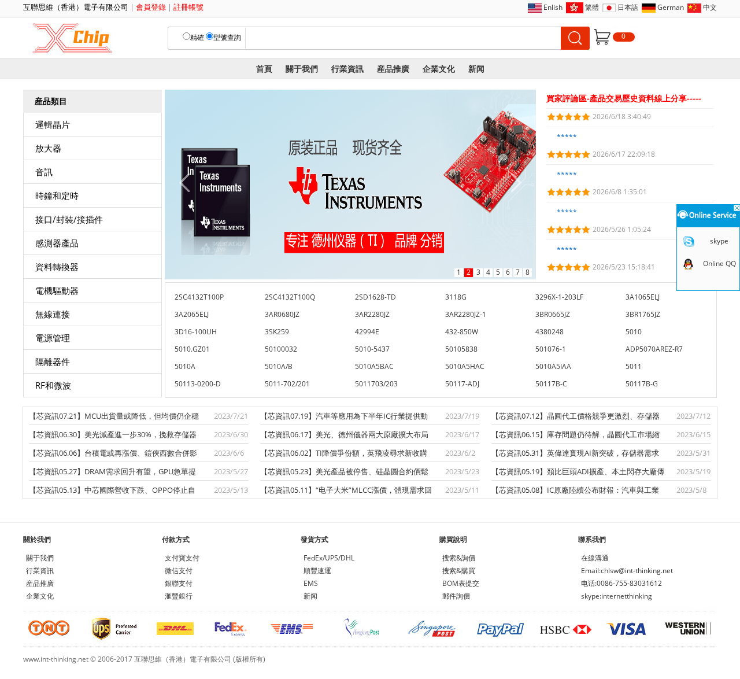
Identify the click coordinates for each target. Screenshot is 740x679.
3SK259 (277, 332)
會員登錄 (151, 7)
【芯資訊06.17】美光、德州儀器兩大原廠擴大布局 (344, 434)
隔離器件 (52, 361)
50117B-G (642, 384)
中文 (710, 7)
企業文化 (439, 68)
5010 (634, 332)
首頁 (264, 68)
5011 (634, 366)
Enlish (553, 7)
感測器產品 (57, 243)
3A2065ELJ (192, 314)
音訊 (44, 172)
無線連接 (52, 314)
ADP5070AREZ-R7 (654, 349)
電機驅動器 (57, 290)
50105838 (461, 349)
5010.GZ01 (192, 349)
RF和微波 (53, 385)
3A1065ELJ (643, 297)
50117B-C (551, 384)
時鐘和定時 (57, 195)
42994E (367, 332)
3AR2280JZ (372, 314)
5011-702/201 (287, 384)
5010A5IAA (553, 366)
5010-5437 (372, 349)
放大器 (48, 148)
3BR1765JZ (643, 314)
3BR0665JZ (552, 314)
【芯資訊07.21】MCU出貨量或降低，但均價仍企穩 (114, 416)
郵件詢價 (456, 596)
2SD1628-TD (375, 297)
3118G (456, 297)
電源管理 (52, 338)
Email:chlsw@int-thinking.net (627, 570)
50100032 (281, 349)
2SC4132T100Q (290, 297)
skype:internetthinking (616, 596)
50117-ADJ (462, 384)
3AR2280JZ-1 (465, 314)
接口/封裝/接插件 (69, 219)
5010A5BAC (374, 366)
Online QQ (719, 263)
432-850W (461, 332)
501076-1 (550, 349)
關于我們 (302, 68)
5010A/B (279, 366)
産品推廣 (393, 68)
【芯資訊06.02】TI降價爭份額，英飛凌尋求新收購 (343, 453)
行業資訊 (347, 68)
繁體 (592, 7)
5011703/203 (376, 384)
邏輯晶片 (52, 124)
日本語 (627, 7)
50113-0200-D (198, 384)
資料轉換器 (57, 266)
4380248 (549, 332)
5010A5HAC (464, 366)
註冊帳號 (188, 7)
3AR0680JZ (282, 314)
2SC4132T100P (199, 297)
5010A (185, 366)
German (670, 7)
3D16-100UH (196, 332)
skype (719, 241)
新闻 (476, 68)
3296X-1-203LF (559, 297)
